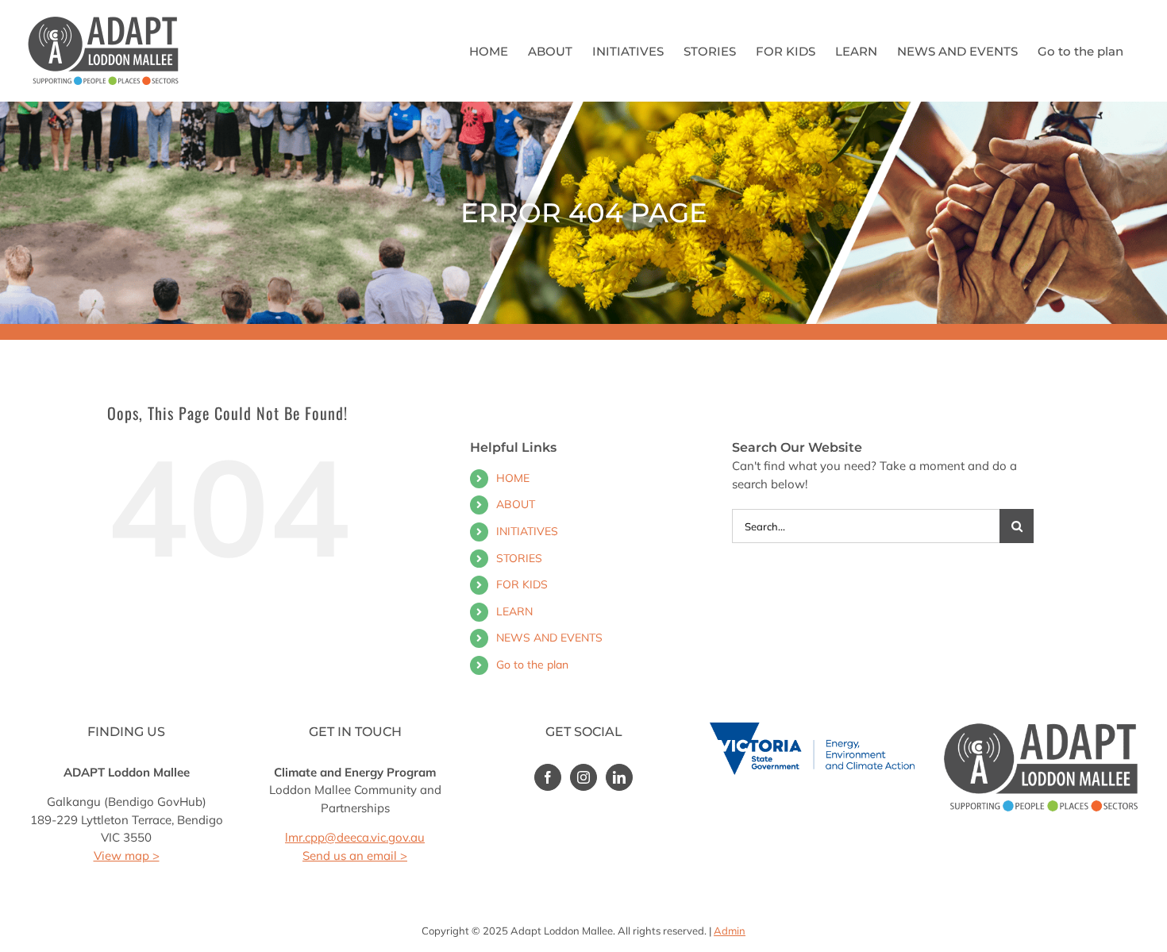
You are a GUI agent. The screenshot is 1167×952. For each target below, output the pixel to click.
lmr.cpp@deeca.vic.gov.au (355, 837)
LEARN (514, 611)
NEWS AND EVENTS (549, 637)
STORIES (519, 558)
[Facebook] (547, 777)
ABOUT (515, 504)
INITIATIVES (527, 531)
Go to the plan (532, 664)
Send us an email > (354, 855)
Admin (729, 930)
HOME (513, 478)
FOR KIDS (522, 584)
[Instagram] (583, 777)
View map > (127, 855)
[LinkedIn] (619, 777)
